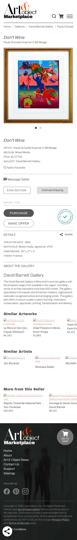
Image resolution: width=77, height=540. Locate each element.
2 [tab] (41, 128)
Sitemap (9, 473)
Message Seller (18, 179)
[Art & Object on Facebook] (7, 491)
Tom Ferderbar (12, 407)
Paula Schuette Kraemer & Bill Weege (35, 147)
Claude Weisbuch (14, 331)
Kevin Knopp (40, 331)
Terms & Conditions (15, 529)
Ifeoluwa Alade (44, 366)
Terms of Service (19, 523)
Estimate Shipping (52, 190)
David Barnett (57, 407)
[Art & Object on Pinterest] (16, 491)
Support (9, 468)
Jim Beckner (11, 363)
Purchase (19, 213)
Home (8, 450)
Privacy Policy (60, 519)
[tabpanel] (38, 85)
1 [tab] (36, 128)
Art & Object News (16, 460)
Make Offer (18, 223)
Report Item (12, 202)
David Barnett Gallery (28, 161)
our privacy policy (29, 509)
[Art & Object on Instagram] (25, 491)
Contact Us (11, 464)
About (8, 455)
